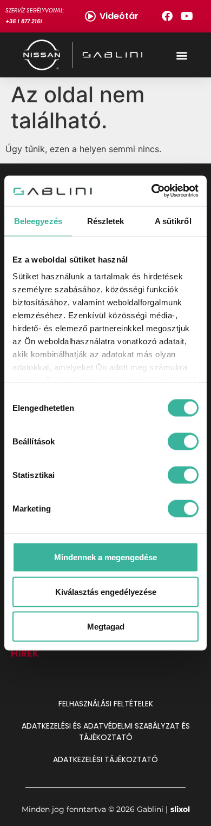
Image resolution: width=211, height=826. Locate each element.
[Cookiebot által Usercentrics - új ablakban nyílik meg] (152, 191)
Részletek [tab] (105, 220)
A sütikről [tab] (173, 220)
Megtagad (105, 626)
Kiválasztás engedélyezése (105, 591)
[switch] (183, 441)
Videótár (119, 16)
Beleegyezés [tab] (38, 220)
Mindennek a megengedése (105, 556)
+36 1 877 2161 (23, 21)
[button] (181, 55)
